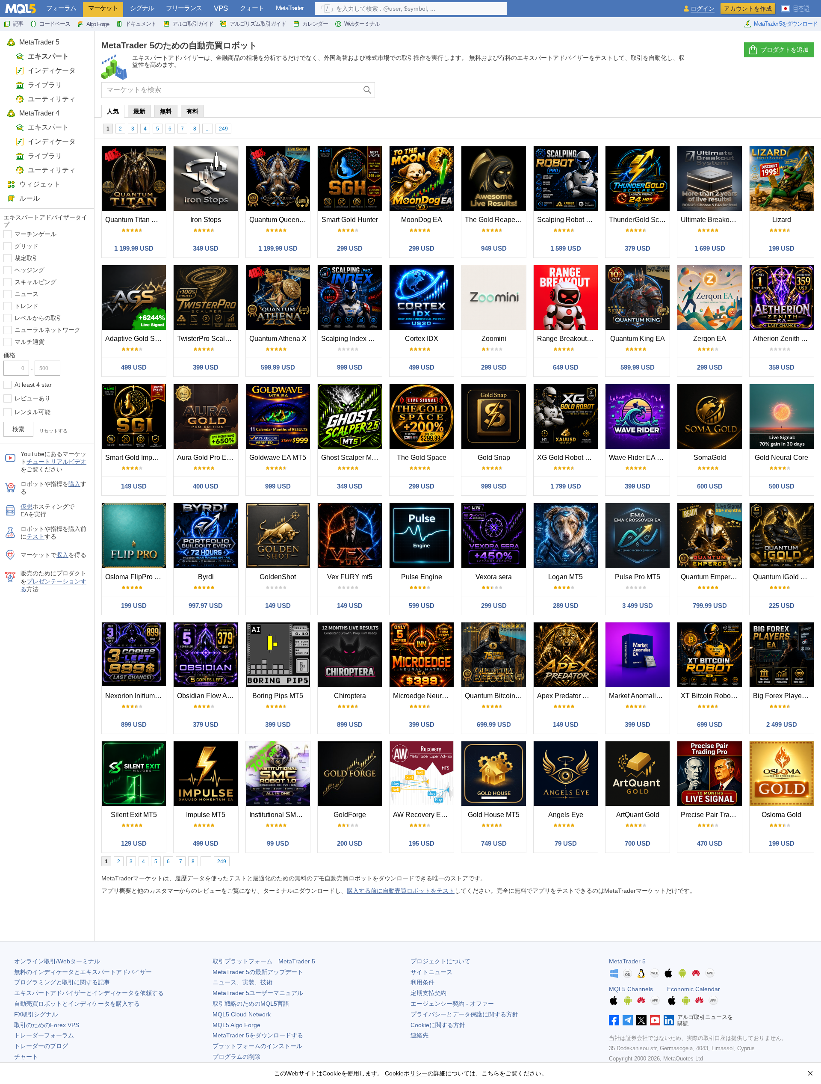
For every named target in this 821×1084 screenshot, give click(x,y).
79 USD (566, 843)
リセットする (53, 430)
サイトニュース (431, 971)
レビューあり (32, 398)
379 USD (637, 248)
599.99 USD (278, 367)
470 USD (710, 843)
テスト (35, 536)
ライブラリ (45, 85)
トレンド (26, 305)
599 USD (421, 605)
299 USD (350, 248)
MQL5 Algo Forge (236, 1025)
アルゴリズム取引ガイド (258, 24)
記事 (18, 24)
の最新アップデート (258, 971)
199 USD (781, 248)
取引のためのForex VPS (46, 1025)
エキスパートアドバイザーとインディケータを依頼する (89, 992)
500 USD (781, 486)
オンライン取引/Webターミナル (57, 961)
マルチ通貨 (29, 341)
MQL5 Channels (631, 989)
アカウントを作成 (748, 8)
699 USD (710, 724)
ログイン (703, 9)
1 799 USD (565, 486)
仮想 (26, 506)
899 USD (134, 724)
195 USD (421, 843)
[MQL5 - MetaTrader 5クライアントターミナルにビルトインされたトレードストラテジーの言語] (20, 9)
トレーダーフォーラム (44, 1035)
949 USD (494, 248)
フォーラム (61, 8)
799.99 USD (710, 605)
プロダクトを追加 (785, 49)
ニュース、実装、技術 (242, 982)
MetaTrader (290, 8)
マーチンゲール (35, 234)
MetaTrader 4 (39, 113)
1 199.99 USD (134, 248)
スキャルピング (35, 281)
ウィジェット (39, 184)
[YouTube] (655, 1020)
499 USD (134, 367)
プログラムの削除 (236, 1056)
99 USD (278, 843)
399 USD (206, 367)
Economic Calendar (693, 989)
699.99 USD (494, 724)
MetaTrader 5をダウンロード (786, 24)
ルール (29, 198)
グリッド (26, 246)
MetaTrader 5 (39, 42)
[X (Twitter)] (641, 1020)
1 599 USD (565, 248)
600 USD (710, 486)
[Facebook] (614, 1020)
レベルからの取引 (38, 317)
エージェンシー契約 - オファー (452, 1003)
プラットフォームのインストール (257, 1046)
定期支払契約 (428, 992)
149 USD (134, 486)
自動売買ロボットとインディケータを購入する (77, 1003)
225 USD (781, 605)
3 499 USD (637, 605)
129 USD (134, 843)
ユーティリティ (52, 99)
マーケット (103, 8)
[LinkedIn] (669, 1020)
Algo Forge (97, 24)
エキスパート (48, 56)
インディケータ (52, 70)
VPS (221, 8)
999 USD (350, 367)
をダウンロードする (258, 1035)
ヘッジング (29, 270)
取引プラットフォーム (264, 961)
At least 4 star (33, 384)
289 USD (566, 605)
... (208, 129)
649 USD (566, 367)
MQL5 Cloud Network (242, 1014)
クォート (252, 8)
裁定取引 (26, 258)
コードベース (54, 24)
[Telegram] (628, 1020)
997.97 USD (206, 605)
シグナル (142, 8)
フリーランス (184, 8)
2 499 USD (781, 724)
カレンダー (315, 24)
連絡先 (419, 1035)
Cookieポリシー (405, 1073)
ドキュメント (140, 24)
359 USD (781, 367)
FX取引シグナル (36, 1014)
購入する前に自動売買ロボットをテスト (401, 890)
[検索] (367, 90)
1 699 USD (709, 248)
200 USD (350, 843)
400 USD (206, 486)
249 (223, 129)
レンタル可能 (32, 412)
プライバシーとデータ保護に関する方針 (464, 1014)
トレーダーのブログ (41, 1046)
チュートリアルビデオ (56, 461)
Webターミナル (362, 24)
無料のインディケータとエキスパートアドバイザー (83, 971)
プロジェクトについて (440, 961)
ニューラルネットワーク (47, 329)
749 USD (494, 843)
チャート (26, 1056)
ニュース (26, 293)
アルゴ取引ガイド (192, 24)
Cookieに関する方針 (437, 1025)
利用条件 (422, 982)
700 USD (637, 843)
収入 (62, 554)
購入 (74, 483)
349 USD (206, 248)
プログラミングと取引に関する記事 (62, 982)
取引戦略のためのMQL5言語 (251, 1003)
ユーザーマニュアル (258, 992)
